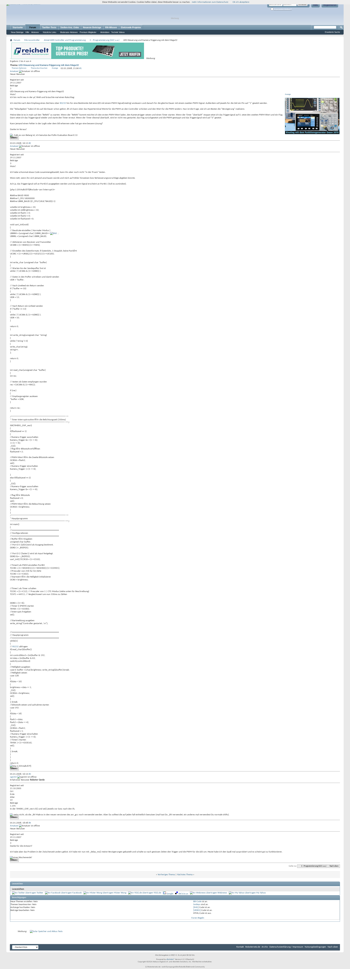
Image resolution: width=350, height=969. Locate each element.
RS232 (63, 103)
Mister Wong (120, 893)
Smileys (196, 904)
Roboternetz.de (252, 947)
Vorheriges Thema (166, 874)
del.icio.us (183, 894)
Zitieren (14, 138)
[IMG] (196, 907)
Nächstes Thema (184, 874)
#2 (30, 143)
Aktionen (35, 32)
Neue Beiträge (17, 32)
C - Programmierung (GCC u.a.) (104, 40)
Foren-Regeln (197, 918)
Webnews (222, 893)
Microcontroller (32, 40)
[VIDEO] (197, 910)
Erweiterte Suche (332, 32)
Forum (32, 27)
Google (169, 894)
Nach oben (334, 866)
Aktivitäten (104, 32)
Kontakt (240, 947)
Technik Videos (118, 32)
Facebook (77, 893)
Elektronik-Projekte (131, 27)
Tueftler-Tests (49, 27)
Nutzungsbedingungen (315, 947)
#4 (30, 823)
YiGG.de (157, 893)
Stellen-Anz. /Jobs (69, 27)
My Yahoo (261, 893)
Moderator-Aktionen (69, 32)
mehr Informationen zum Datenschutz (210, 2)
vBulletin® (170, 959)
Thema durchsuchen (39, 68)
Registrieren (329, 5)
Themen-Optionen (19, 68)
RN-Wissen (111, 27)
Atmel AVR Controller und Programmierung (65, 40)
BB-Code (197, 901)
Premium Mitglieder (88, 32)
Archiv (265, 947)
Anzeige (55, 68)
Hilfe (315, 5)
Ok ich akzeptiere (241, 2)
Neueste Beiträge (92, 27)
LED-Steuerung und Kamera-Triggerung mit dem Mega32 (49, 65)
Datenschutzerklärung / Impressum (286, 947)
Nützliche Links (49, 32)
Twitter (40, 893)
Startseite (18, 27)
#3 (30, 774)
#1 (80, 68)
